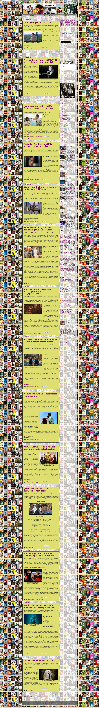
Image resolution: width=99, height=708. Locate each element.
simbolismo (71, 269)
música (34, 283)
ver (52, 498)
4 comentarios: (37, 47)
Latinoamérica (68, 257)
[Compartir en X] (44, 47)
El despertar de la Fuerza (31, 317)
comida (74, 238)
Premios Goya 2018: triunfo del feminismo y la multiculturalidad (39, 554)
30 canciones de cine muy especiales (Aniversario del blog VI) (40, 188)
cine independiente (34, 387)
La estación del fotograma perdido (31, 192)
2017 (34, 495)
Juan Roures (69, 321)
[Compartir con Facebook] (45, 47)
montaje (66, 259)
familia (31, 283)
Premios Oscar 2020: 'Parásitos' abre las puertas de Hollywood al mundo (70, 147)
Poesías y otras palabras (66, 300)
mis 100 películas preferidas (45, 195)
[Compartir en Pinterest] (46, 47)
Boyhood (38, 380)
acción (61, 231)
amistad (29, 387)
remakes (73, 268)
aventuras (29, 333)
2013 (24, 495)
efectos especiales (64, 245)
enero (64, 132)
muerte (70, 259)
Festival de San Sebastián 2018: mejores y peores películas (38, 145)
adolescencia (66, 231)
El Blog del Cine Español (66, 279)
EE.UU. (39, 387)
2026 (63, 102)
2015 (29, 495)
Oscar (35, 349)
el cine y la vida (44, 387)
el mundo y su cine (71, 246)
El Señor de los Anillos (68, 248)
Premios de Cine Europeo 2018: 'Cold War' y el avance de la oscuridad (40, 61)
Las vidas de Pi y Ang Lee (69, 180)
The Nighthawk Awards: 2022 (66, 294)
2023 (63, 106)
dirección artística (70, 241)
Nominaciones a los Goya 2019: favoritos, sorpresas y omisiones (38, 107)
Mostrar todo (73, 296)
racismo (48, 482)
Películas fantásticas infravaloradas (69, 205)
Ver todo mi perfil (63, 342)
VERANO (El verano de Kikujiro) (67, 289)
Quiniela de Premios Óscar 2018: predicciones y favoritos (38, 490)
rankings (31, 48)
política (61, 265)
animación (67, 232)
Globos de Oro (67, 253)
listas (28, 48)
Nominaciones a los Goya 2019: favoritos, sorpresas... (68, 121)
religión (69, 268)
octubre (64, 123)
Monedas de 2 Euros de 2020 (66, 307)
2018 (63, 114)
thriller (70, 271)
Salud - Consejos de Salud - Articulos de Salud (67, 315)
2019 (63, 112)
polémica (72, 264)
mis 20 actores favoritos (40, 197)
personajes (62, 264)
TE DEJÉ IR (64, 301)
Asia (68, 234)
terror (66, 271)
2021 (63, 109)
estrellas (64, 251)
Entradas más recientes (29, 694)
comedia (69, 238)
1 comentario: (37, 179)
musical (37, 283)
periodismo (72, 263)
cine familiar (68, 237)
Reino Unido (63, 268)
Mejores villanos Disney (69, 172)
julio (63, 126)
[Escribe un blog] (43, 47)
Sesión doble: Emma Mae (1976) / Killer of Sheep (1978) (67, 286)
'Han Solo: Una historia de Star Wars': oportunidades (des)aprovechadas (38, 291)
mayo (64, 128)
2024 (63, 105)
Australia (72, 234)
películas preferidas (48, 194)
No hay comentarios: (38, 93)
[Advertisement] (40, 53)
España (29, 138)
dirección (62, 241)
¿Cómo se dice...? (65, 303)
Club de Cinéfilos (65, 291)
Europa (29, 94)
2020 (63, 111)
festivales (29, 181)
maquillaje (62, 259)
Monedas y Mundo (65, 306)
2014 (26, 495)
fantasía (33, 482)
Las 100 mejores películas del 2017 (39, 661)
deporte (73, 240)
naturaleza (62, 261)
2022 (63, 108)
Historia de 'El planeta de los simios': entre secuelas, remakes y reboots (70, 165)
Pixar (67, 264)
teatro (73, 270)
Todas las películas (65, 15)
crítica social (30, 482)
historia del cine (71, 254)
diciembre (64, 115)
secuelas (61, 269)
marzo (64, 129)
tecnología (62, 271)
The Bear (63, 292)
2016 (31, 495)
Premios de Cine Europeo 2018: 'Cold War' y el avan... (68, 119)
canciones (67, 235)
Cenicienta (55, 273)
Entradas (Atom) (32, 696)
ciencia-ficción (34, 333)
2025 (63, 103)
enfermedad (62, 249)
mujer (51, 387)
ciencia (61, 236)
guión (65, 254)
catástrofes (72, 235)
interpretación (67, 256)
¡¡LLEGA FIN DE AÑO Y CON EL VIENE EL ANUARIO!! (67, 312)
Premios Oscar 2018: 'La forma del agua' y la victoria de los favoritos (39, 448)
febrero (64, 131)
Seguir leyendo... (27, 45)
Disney (72, 242)
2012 (63, 142)
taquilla (68, 270)
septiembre (65, 125)
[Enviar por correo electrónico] (42, 47)
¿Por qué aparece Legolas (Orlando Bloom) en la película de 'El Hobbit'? (70, 156)
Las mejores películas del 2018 (37, 22)
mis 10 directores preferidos (29, 195)
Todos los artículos (33, 15)
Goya (32, 138)
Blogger (57, 703)
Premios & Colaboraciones (49, 15)
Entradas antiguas (53, 694)
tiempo (74, 271)
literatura (72, 258)
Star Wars (29, 297)
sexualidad (66, 269)
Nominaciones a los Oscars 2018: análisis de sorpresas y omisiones (39, 606)
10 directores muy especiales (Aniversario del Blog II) (70, 213)
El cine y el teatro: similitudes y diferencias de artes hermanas (70, 188)
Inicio (42, 694)
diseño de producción (64, 242)
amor (28, 283)
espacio (68, 249)
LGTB (37, 482)
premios (32, 94)
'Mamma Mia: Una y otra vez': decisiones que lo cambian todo (38, 229)
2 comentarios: (37, 281)
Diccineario (64, 288)
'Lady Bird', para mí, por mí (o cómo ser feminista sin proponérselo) (40, 341)
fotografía (62, 253)
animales (72, 232)
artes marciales (62, 234)
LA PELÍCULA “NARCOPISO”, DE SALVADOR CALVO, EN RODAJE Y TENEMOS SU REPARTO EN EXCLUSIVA (68, 282)
